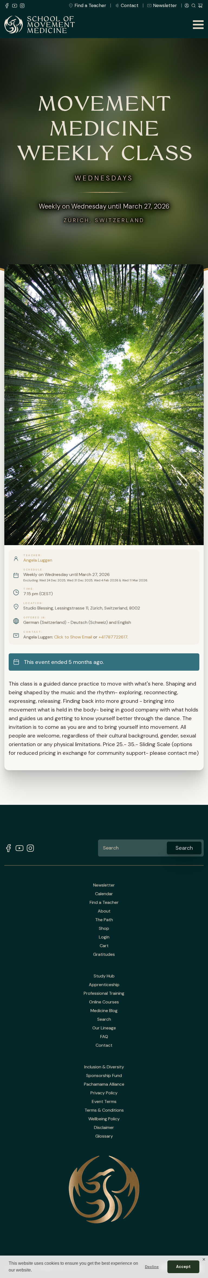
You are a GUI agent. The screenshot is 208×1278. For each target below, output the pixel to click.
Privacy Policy (104, 1093)
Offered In (34, 617)
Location (32, 603)
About (104, 911)
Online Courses (104, 1002)
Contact (129, 5)
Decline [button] (152, 1266)
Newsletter (165, 5)
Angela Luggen (37, 560)
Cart (104, 946)
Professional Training (104, 993)
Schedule (32, 569)
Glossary (104, 1136)
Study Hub (104, 976)
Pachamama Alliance (104, 1084)
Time (28, 589)
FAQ (104, 1037)
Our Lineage (104, 1028)
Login (104, 937)
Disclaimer (104, 1127)
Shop (104, 928)
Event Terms (104, 1101)
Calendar (104, 894)
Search (104, 1019)
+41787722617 (113, 637)
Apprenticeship (104, 985)
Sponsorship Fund (104, 1075)
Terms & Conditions (104, 1110)
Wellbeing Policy (104, 1119)
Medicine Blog (104, 1011)
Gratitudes (104, 954)
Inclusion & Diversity (104, 1067)
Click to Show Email (73, 637)
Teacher (32, 555)
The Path (104, 920)
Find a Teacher (90, 5)
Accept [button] (183, 1266)
